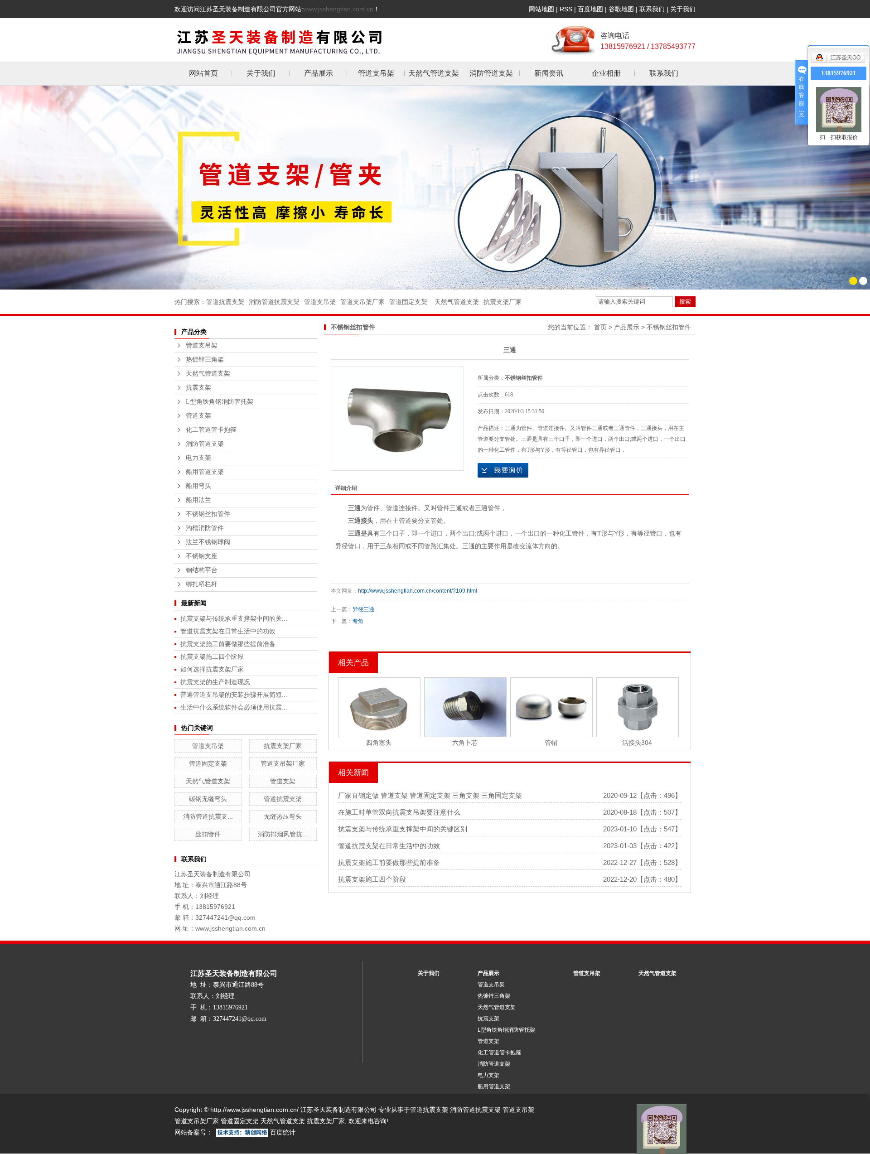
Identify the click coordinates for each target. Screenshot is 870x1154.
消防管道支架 (491, 73)
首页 (600, 327)
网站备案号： (193, 1132)
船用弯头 (198, 486)
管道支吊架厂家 (362, 301)
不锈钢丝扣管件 (208, 514)
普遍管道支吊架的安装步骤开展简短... (233, 694)
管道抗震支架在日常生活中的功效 (228, 631)
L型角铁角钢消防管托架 (219, 401)
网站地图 (541, 9)
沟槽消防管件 (205, 528)
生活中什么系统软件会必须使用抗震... (233, 707)
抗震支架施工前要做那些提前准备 (228, 643)
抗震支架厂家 (502, 301)
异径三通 (363, 609)
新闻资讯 (548, 73)
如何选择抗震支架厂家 (212, 669)
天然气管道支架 (433, 73)
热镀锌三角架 (205, 359)
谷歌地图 (621, 9)
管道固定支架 (408, 301)
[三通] (397, 418)
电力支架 (198, 457)
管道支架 (198, 415)
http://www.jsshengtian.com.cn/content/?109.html (417, 591)
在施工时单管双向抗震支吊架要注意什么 (399, 812)
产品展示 (318, 73)
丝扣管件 (208, 834)
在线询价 (503, 470)
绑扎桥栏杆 (202, 584)
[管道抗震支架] (435, 187)
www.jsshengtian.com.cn (338, 9)
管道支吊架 (376, 73)
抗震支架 (198, 387)
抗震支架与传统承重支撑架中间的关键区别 (402, 829)
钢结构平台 (202, 570)
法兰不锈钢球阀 (208, 542)
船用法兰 (198, 500)
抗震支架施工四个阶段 (212, 656)
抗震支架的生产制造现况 (215, 682)
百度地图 (590, 9)
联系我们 (652, 9)
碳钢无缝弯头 (208, 798)
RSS (566, 9)
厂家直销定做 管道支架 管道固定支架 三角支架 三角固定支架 (430, 795)
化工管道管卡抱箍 (211, 429)
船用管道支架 (205, 471)
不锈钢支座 (202, 556)
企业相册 (606, 73)
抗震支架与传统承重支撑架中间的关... (233, 618)
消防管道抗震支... (208, 816)
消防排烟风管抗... (283, 834)
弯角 (358, 621)
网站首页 (203, 73)
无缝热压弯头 (283, 816)
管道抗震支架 (225, 301)
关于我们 (683, 9)
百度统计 (282, 1132)
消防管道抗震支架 (274, 301)
